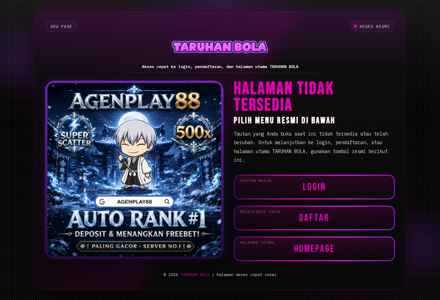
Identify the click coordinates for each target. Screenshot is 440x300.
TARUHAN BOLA (194, 274)
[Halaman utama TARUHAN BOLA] (220, 48)
